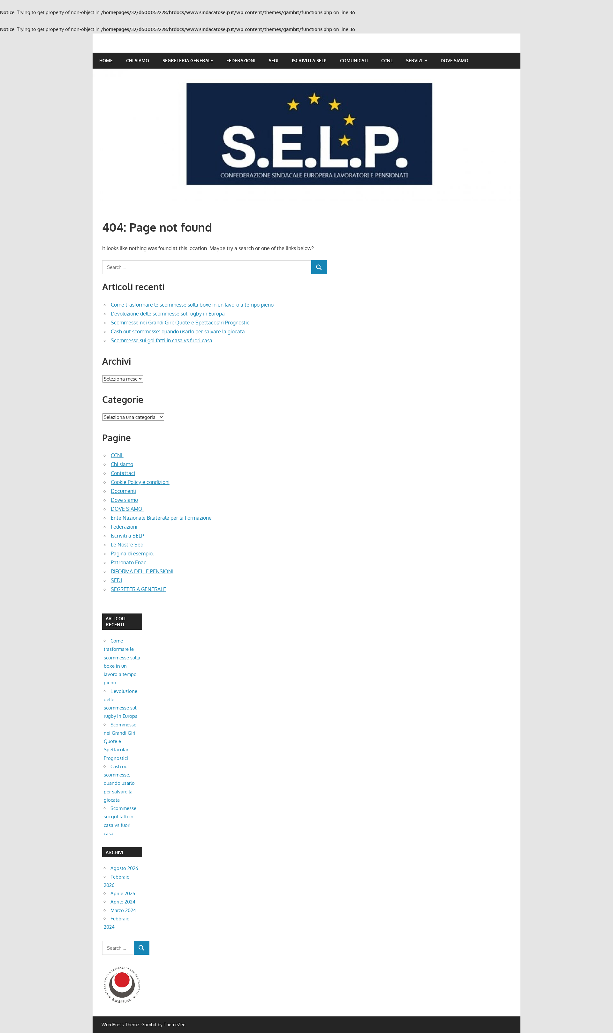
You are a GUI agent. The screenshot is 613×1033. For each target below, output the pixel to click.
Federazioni (240, 60)
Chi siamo (137, 60)
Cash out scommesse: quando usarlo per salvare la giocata (178, 331)
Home (106, 60)
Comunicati (354, 60)
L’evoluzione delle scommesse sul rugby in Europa (168, 313)
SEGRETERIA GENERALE (188, 60)
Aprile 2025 (122, 893)
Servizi (414, 60)
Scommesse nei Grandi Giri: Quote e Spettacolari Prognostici (181, 322)
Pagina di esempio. (132, 553)
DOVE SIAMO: (127, 509)
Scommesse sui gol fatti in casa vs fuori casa (161, 340)
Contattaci (123, 473)
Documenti (123, 491)
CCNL (387, 60)
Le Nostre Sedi (128, 544)
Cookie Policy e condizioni (140, 482)
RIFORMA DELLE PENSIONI (142, 571)
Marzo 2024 (123, 910)
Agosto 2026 (124, 868)
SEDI (273, 60)
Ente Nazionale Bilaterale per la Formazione (161, 518)
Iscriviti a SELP (309, 60)
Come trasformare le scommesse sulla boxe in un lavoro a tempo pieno (192, 304)
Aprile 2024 (122, 902)
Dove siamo (454, 60)
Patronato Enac (128, 562)
